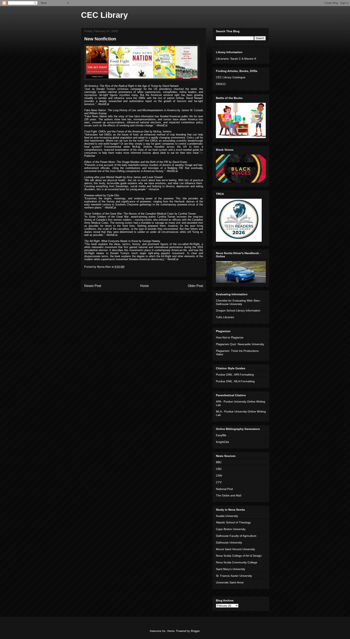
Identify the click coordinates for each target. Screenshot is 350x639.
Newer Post (92, 286)
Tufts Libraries (225, 317)
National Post (224, 489)
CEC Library (104, 15)
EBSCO (221, 84)
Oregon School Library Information (238, 310)
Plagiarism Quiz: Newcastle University (240, 344)
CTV (219, 482)
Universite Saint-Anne (230, 582)
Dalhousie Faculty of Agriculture (236, 535)
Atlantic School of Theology (233, 522)
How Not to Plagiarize (229, 337)
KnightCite (222, 442)
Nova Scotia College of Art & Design (239, 555)
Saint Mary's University (230, 569)
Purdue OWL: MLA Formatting (235, 381)
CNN (219, 475)
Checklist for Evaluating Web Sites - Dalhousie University (238, 302)
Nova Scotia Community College (236, 562)
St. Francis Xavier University (234, 575)
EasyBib (221, 435)
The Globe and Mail (228, 495)
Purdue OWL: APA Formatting (235, 374)
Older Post (195, 286)
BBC (219, 462)
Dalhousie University (229, 542)
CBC (219, 468)
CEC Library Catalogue (230, 77)
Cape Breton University (230, 529)
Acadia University (227, 516)
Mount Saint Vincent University (235, 549)
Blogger (195, 631)
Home (144, 286)
